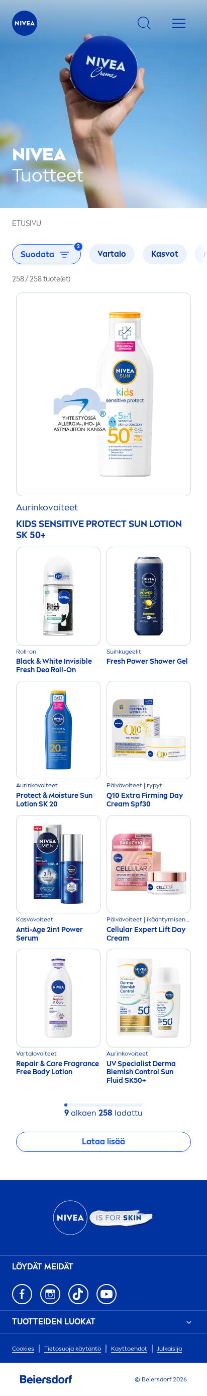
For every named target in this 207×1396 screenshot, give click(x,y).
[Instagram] (50, 1294)
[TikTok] (78, 1294)
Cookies (23, 1348)
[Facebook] (22, 1294)
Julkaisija (169, 1348)
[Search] (144, 23)
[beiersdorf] (46, 1379)
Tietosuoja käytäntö (72, 1348)
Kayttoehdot (129, 1348)
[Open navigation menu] (179, 23)
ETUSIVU (26, 223)
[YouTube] (106, 1294)
